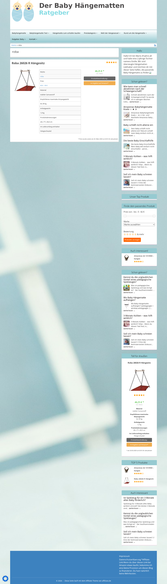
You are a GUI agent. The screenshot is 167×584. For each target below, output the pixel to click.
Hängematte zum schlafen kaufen (66, 33)
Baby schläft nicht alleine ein (138, 124)
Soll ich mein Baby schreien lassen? (137, 175)
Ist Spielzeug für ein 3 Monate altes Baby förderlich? (138, 498)
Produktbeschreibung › (99, 78)
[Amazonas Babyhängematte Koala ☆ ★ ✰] (126, 114)
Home (14, 45)
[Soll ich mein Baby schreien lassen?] (126, 182)
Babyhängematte (19, 33)
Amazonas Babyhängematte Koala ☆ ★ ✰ (137, 108)
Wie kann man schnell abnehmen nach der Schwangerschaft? (134, 89)
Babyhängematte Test (39, 33)
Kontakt (32, 39)
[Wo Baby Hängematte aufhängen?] (126, 305)
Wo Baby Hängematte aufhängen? (134, 298)
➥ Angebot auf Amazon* (99, 83)
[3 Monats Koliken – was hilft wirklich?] (126, 164)
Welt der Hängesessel (110, 33)
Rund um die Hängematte (134, 33)
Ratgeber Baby (18, 39)
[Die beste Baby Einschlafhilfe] (126, 146)
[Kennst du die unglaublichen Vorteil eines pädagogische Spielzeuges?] (126, 287)
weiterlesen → (135, 102)
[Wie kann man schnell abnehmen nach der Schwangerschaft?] (126, 96)
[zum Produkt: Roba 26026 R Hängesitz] (25, 80)
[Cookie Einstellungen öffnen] (5, 580)
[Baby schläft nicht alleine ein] (126, 130)
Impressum (124, 556)
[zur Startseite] (42, 15)
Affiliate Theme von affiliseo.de (98, 581)
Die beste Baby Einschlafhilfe (138, 140)
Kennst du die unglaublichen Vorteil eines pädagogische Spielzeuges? (138, 279)
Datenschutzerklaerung (130, 559)
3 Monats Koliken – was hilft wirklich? (137, 157)
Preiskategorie (90, 33)
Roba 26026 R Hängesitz (28, 63)
